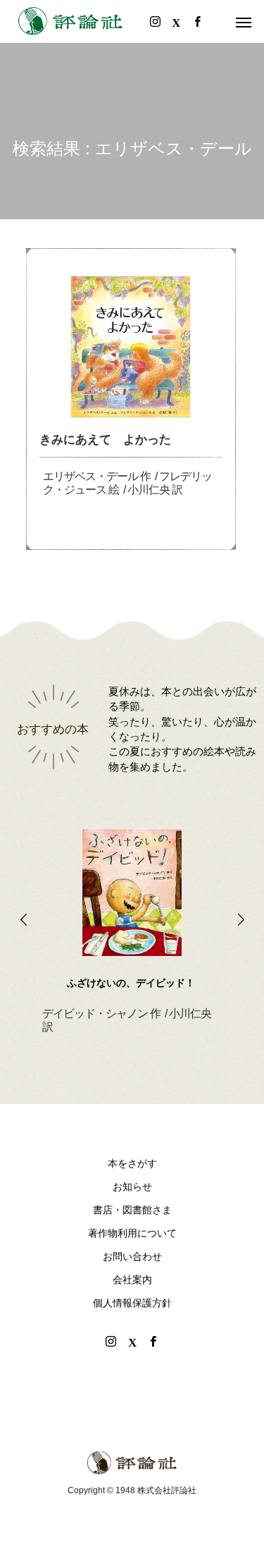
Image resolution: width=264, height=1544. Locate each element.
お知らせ (132, 1186)
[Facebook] (153, 1341)
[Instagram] (111, 1341)
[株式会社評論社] (70, 21)
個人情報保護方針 (132, 1303)
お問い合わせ (132, 1256)
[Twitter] (132, 1341)
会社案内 (132, 1279)
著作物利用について (132, 1233)
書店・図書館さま (132, 1209)
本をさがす (132, 1163)
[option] (132, 908)
